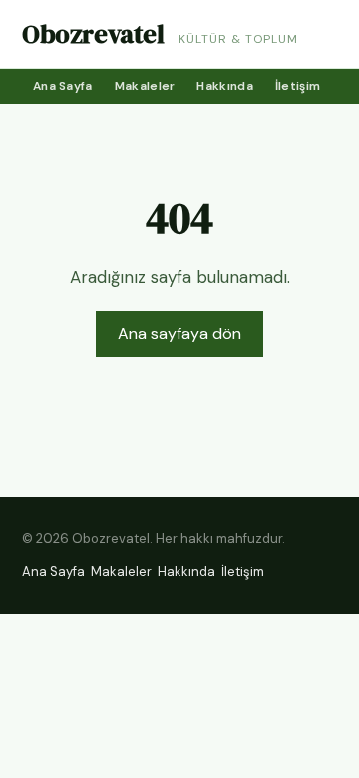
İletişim (297, 86)
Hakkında (224, 86)
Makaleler (145, 86)
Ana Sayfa (63, 86)
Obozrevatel (93, 34)
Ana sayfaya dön (179, 333)
